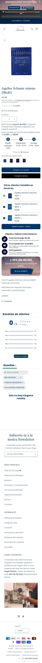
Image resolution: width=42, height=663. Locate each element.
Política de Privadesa (12, 518)
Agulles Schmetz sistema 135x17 (27, 215)
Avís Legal (8, 547)
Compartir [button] (8, 301)
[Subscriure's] (35, 454)
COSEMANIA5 (28, 8)
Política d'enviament (13, 655)
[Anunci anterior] (4, 21)
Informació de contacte (14, 542)
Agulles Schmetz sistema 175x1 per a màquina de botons (27, 204)
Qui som (7, 500)
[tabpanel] (21, 396)
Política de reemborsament (24, 648)
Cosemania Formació (13, 495)
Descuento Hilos (14, 7)
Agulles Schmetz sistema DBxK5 (27, 193)
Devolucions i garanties (13, 532)
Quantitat (5, 115)
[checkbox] (14, 388)
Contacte (8, 504)
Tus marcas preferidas (13, 490)
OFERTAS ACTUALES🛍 (12, 470)
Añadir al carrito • (21, 226)
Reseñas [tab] (10, 365)
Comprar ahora (21, 176)
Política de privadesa (15, 652)
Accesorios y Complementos (16, 485)
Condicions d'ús (10, 523)
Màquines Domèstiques (13, 475)
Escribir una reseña (21, 356)
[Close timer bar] (40, 2)
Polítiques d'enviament (13, 537)
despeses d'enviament (23, 100)
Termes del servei (30, 652)
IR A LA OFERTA (21, 271)
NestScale (26, 152)
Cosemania (19, 646)
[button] (4, 29)
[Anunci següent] (38, 21)
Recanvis (8, 480)
